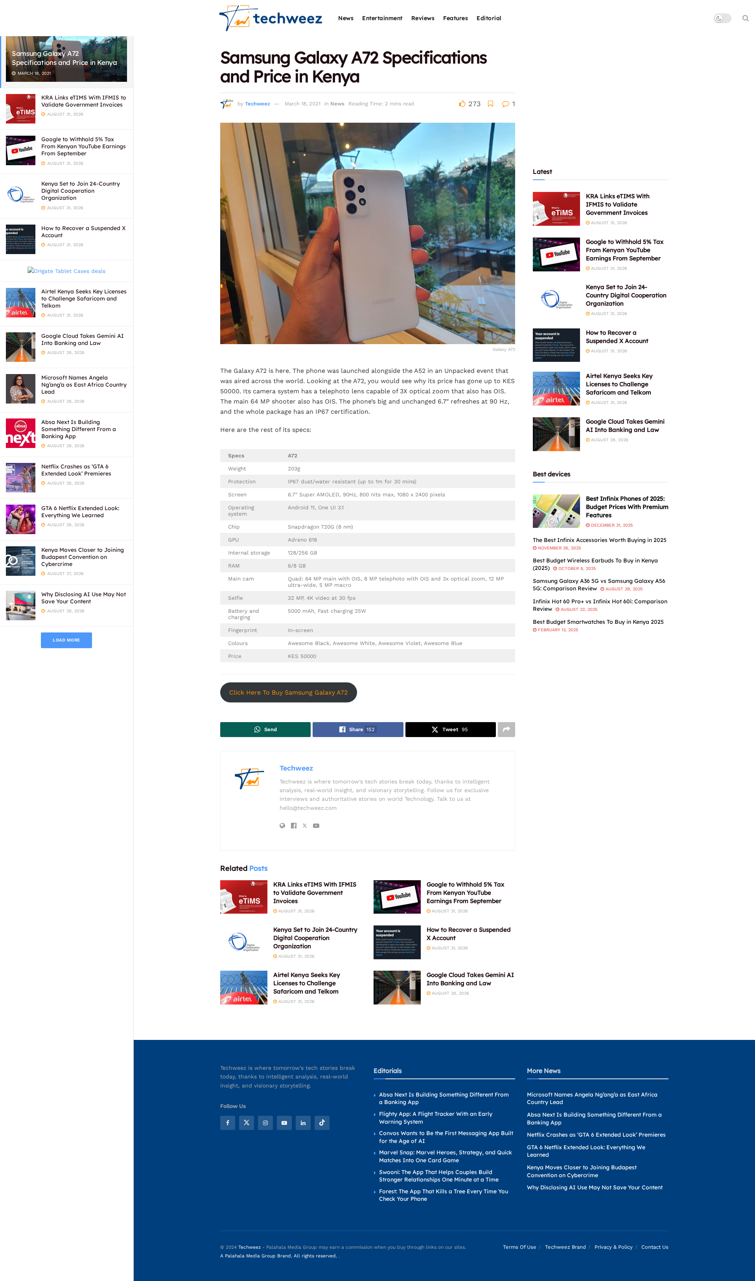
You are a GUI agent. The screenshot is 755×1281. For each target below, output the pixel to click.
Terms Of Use (519, 1247)
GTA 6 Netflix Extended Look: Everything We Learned (80, 512)
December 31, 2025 (611, 525)
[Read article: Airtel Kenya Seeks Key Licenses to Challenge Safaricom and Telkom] (243, 988)
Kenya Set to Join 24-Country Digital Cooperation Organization (80, 190)
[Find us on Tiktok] (322, 1123)
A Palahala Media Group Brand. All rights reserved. (279, 1256)
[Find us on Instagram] (265, 1123)
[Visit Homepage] (271, 18)
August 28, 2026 (449, 993)
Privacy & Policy (614, 1247)
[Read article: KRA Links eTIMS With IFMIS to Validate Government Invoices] (243, 897)
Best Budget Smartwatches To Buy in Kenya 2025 (598, 621)
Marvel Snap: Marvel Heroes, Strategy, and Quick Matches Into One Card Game (445, 1156)
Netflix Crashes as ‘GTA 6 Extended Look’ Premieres (76, 470)
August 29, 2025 (623, 589)
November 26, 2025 (558, 548)
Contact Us (654, 1247)
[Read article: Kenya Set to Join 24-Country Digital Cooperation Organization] (243, 942)
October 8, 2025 (576, 568)
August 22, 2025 (578, 609)
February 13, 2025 (557, 629)
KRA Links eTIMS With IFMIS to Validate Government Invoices (83, 101)
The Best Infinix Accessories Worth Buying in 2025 (600, 540)
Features (455, 18)
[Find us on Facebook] (227, 1123)
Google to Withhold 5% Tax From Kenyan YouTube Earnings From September (83, 146)
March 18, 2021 (302, 104)
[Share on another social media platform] (506, 729)
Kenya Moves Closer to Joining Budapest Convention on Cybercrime (82, 557)
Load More (66, 640)
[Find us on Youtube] (284, 1123)
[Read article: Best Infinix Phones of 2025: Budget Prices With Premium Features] (556, 511)
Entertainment (382, 18)
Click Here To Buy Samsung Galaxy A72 (288, 692)
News (346, 18)
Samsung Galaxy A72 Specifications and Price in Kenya (64, 57)
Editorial (489, 18)
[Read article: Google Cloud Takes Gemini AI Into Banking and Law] (397, 988)
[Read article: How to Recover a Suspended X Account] (397, 942)
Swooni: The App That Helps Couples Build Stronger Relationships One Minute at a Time (439, 1176)
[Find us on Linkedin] (303, 1123)
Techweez (257, 104)
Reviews (423, 18)
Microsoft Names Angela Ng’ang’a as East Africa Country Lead (84, 384)
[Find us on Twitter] (246, 1123)
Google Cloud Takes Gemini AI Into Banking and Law (82, 339)
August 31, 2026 (296, 911)
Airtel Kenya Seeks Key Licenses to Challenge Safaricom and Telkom (84, 298)
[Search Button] (745, 18)
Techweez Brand (565, 1247)
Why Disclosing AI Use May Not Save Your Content (83, 598)
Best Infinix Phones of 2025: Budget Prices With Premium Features (627, 507)
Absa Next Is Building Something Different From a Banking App (78, 429)
